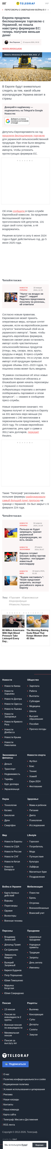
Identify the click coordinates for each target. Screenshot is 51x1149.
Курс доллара (11, 784)
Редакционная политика (16, 1084)
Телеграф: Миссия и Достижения (20, 1119)
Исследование (37, 825)
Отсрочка (34, 903)
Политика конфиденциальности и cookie (24, 1079)
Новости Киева (12, 686)
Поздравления (37, 877)
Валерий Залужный (9, 964)
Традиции (34, 952)
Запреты (33, 957)
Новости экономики (25, 548)
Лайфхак (34, 867)
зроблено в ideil (10, 1139)
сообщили (19, 211)
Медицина (34, 706)
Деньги (8, 764)
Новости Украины (24, 289)
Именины (34, 967)
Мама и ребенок (37, 805)
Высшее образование (36, 717)
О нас (6, 1074)
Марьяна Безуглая (9, 986)
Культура (34, 861)
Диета (32, 815)
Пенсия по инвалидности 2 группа (12, 1017)
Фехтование (35, 786)
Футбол (33, 761)
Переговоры (11, 906)
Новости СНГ (11, 856)
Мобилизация (35, 886)
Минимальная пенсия (11, 1034)
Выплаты (34, 696)
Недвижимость (12, 774)
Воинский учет (36, 913)
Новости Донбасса (9, 730)
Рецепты (32, 1003)
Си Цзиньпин (11, 949)
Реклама (7, 1094)
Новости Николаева (10, 743)
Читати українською (12, 49)
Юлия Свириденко (14, 993)
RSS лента (9, 1125)
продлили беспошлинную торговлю (23, 135)
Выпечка (33, 1009)
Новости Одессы (13, 704)
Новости (7, 680)
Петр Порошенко (13, 975)
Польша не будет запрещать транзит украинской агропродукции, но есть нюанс (31, 534)
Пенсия (6, 1003)
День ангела (35, 962)
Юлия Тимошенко (13, 980)
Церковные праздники (35, 938)
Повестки (34, 893)
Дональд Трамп (12, 944)
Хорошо (39, 1145)
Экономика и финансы (9, 756)
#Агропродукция (18, 601)
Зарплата (34, 686)
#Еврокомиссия (30, 597)
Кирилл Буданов (13, 970)
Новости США (11, 846)
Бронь (32, 898)
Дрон (7, 820)
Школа (32, 711)
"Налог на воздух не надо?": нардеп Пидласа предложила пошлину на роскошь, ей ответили (32, 299)
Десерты (34, 1024)
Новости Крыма (12, 737)
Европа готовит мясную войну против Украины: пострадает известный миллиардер (32, 558)
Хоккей (33, 776)
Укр (47, 3)
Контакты (8, 1104)
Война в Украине (11, 886)
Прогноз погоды (37, 729)
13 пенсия (9, 1009)
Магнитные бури (38, 872)
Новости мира (24, 572)
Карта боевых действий (11, 894)
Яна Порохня (15, 42)
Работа (33, 691)
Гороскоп (34, 841)
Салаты (33, 1029)
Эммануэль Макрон (10, 956)
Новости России (12, 851)
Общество (33, 680)
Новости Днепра (13, 699)
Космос (8, 810)
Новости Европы (13, 841)
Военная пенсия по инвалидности (13, 1026)
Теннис (33, 771)
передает (33, 432)
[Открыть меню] (4, 3)
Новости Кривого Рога (13, 723)
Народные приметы (34, 946)
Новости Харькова (9, 692)
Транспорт (9, 769)
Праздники (33, 931)
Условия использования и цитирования (24, 1089)
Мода (32, 851)
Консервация (36, 1014)
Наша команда (11, 1109)
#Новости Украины (19, 604)
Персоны (7, 931)
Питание (33, 810)
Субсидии (34, 701)
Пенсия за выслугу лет (10, 1041)
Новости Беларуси (9, 868)
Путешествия (36, 856)
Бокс (31, 766)
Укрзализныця (11, 789)
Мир (4, 835)
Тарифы (8, 779)
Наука (5, 799)
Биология (9, 815)
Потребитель (36, 846)
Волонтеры (10, 916)
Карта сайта (9, 1114)
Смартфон (10, 825)
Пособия (34, 724)
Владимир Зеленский (9, 938)
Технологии (10, 805)
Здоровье (32, 799)
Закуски (33, 1034)
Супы (32, 1019)
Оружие (8, 911)
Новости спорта (36, 755)
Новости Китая (12, 861)
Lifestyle (31, 835)
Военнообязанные (39, 908)
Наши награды (11, 1099)
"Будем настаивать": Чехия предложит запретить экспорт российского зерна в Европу (32, 582)
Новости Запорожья (10, 715)
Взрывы (8, 900)
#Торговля (14, 597)
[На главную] (25, 3)
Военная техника (13, 921)
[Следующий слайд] (48, 10)
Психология (35, 820)
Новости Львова (13, 709)
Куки (24, 1145)
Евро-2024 (35, 781)
